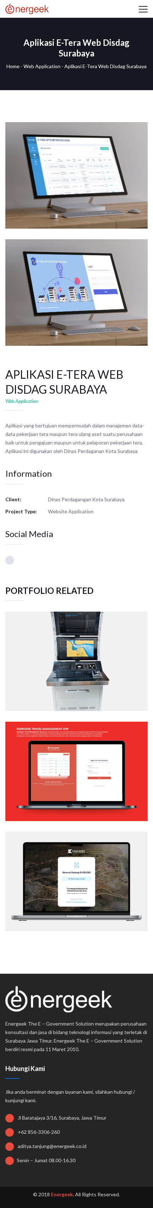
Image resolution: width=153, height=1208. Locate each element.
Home (13, 66)
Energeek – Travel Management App (76, 756)
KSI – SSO (76, 866)
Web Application (41, 66)
